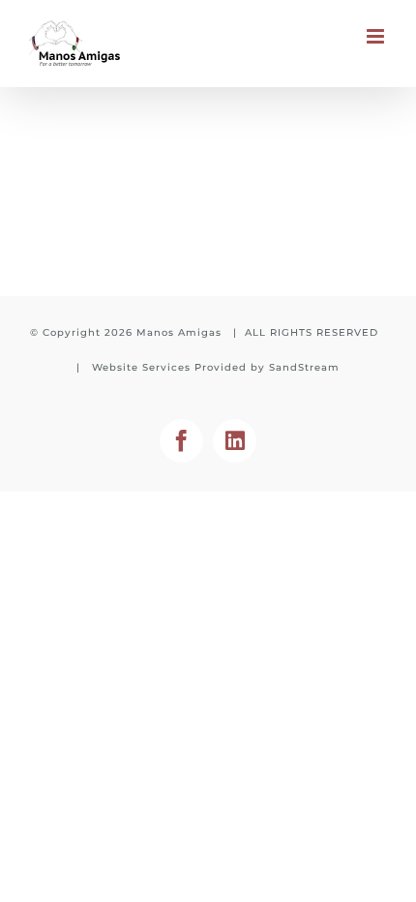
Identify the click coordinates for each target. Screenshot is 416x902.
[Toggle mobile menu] (377, 36)
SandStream (304, 367)
